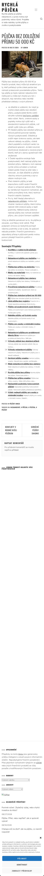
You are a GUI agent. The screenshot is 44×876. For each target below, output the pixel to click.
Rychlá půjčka (10, 7)
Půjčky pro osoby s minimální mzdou (24, 324)
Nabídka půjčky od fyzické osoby (22, 315)
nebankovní (15, 407)
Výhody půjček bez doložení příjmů (23, 341)
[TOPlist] (5, 795)
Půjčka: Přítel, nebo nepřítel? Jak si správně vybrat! (20, 819)
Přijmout (22, 858)
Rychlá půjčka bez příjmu (19, 372)
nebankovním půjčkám (17, 201)
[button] (40, 838)
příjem (25, 407)
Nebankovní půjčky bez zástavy (22, 278)
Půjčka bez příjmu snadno (19, 378)
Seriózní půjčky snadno (18, 358)
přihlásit (15, 450)
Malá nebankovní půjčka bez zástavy (24, 364)
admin (25, 47)
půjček (39, 763)
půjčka (32, 407)
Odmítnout (22, 864)
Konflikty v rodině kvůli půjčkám (22, 250)
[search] (41, 18)
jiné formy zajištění (31, 115)
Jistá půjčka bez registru (19, 301)
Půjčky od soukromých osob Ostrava (24, 307)
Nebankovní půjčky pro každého (22, 258)
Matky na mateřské (16, 272)
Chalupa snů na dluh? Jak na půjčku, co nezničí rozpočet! (22, 830)
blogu (20, 754)
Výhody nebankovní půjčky (20, 349)
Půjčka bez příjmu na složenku (21, 267)
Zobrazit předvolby (22, 871)
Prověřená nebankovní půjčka (21, 287)
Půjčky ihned (15, 403)
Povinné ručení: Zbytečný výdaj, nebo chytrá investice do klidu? (20, 808)
